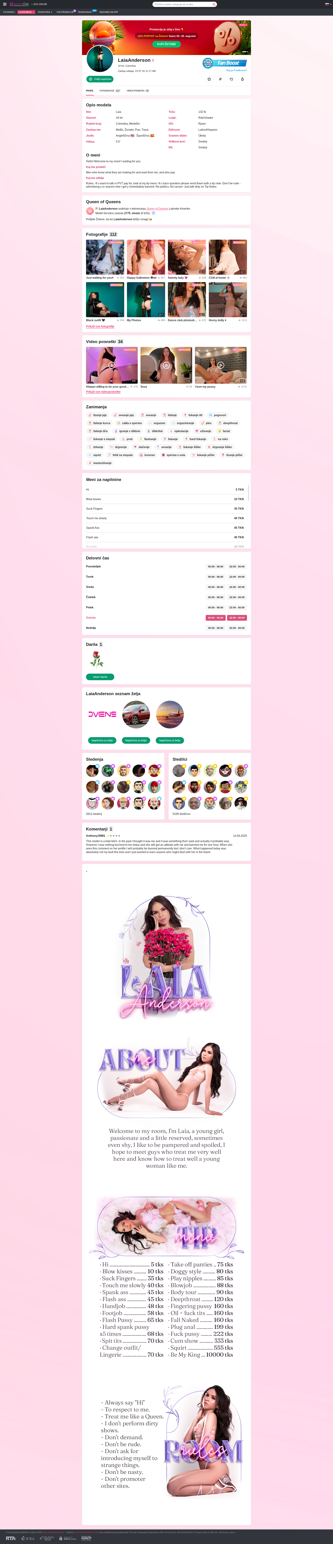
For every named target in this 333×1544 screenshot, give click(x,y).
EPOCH (77, 1532)
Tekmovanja (85, 12)
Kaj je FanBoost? (237, 70)
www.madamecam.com (53, 1532)
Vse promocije (65, 12)
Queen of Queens (157, 208)
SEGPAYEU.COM (90, 1532)
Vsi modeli (9, 12)
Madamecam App (109, 12)
